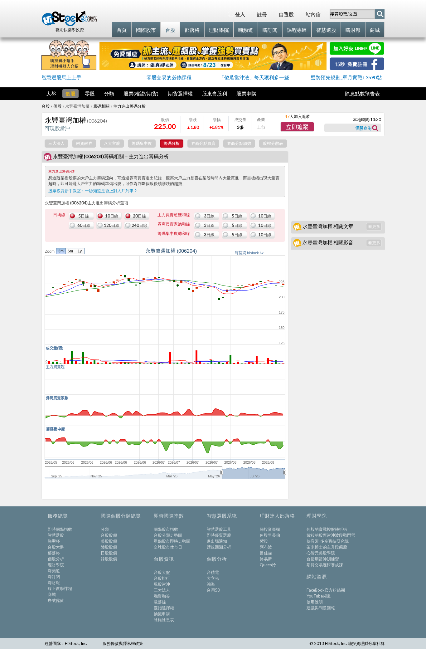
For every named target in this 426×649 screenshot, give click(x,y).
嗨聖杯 (54, 541)
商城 (52, 594)
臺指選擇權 (164, 607)
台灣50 (213, 590)
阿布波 (266, 546)
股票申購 (246, 93)
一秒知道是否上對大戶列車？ (111, 190)
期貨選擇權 (180, 93)
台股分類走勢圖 (168, 535)
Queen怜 (268, 564)
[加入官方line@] (357, 53)
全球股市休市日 (168, 546)
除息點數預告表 (362, 93)
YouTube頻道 (319, 595)
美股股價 (109, 541)
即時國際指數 (60, 529)
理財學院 (56, 564)
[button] (297, 127)
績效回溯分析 (219, 546)
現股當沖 (162, 584)
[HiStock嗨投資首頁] (69, 24)
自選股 (286, 14)
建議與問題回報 (321, 607)
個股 (70, 93)
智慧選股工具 (219, 529)
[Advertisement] (121, 490)
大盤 (51, 93)
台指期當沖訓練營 (323, 558)
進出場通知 (217, 541)
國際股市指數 (166, 529)
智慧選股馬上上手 (61, 77)
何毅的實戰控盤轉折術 (327, 529)
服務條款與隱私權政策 (123, 643)
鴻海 (211, 584)
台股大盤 (56, 546)
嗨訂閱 (54, 576)
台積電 (213, 572)
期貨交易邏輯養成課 (325, 564)
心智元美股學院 (321, 552)
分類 (109, 93)
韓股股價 (109, 558)
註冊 (262, 14)
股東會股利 (214, 93)
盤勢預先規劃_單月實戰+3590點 (346, 77)
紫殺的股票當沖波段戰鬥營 (331, 535)
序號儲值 (56, 600)
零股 (90, 93)
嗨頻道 (54, 570)
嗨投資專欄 (270, 529)
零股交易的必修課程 (169, 77)
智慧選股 (56, 535)
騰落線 (160, 601)
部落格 (54, 552)
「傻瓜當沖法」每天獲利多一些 (254, 77)
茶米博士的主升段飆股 (327, 546)
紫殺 (264, 541)
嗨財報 (54, 582)
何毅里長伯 (270, 535)
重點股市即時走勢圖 (172, 541)
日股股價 (109, 552)
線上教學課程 (60, 588)
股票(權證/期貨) (140, 93)
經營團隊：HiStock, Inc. (66, 643)
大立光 (213, 578)
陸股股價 (109, 546)
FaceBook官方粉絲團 (326, 590)
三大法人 (162, 590)
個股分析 (56, 558)
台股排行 (162, 578)
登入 (240, 14)
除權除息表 (164, 619)
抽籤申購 (162, 613)
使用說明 (315, 601)
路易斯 (266, 558)
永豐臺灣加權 (77, 106)
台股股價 (109, 535)
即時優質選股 (219, 535)
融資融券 (162, 595)
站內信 (313, 14)
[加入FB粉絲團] (357, 68)
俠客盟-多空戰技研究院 (328, 541)
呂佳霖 (266, 552)
